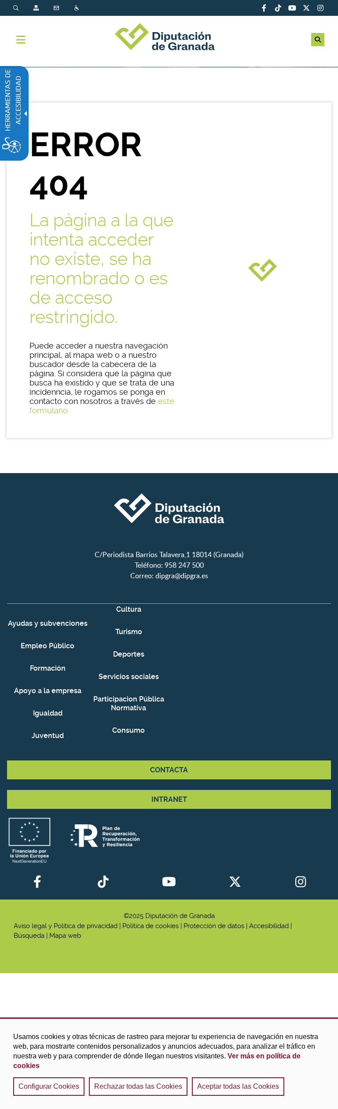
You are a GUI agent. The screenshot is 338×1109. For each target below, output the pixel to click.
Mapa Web (36, 8)
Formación (48, 668)
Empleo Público (47, 646)
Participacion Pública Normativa (128, 703)
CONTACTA (169, 770)
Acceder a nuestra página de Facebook (264, 8)
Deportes (128, 654)
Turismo (128, 632)
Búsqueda (16, 8)
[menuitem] (23, 8)
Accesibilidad (77, 8)
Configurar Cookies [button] (48, 1086)
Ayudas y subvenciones (48, 623)
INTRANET (169, 799)
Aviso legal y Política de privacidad (66, 926)
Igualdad (47, 713)
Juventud (48, 735)
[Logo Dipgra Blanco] (169, 544)
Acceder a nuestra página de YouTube (292, 8)
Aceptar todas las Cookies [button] (238, 1086)
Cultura (128, 609)
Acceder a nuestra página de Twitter (306, 8)
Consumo (128, 730)
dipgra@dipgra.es (181, 575)
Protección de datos (214, 926)
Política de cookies (150, 926)
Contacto (57, 8)
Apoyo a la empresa (47, 691)
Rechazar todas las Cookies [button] (138, 1086)
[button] (317, 39)
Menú (21, 39)
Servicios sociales (129, 676)
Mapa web (65, 936)
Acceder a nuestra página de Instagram (320, 8)
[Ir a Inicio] (169, 37)
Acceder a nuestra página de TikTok (278, 8)
